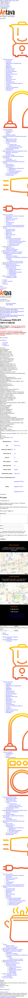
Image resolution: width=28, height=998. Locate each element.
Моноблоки (9, 232)
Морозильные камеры (11, 139)
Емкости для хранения (11, 249)
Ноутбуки (8, 236)
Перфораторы (12, 270)
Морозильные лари (11, 140)
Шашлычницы (9, 88)
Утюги (7, 133)
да (14, 457)
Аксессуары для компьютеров (13, 238)
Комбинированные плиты (15, 147)
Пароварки (9, 80)
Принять (14, 997)
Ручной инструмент (11, 266)
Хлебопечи (9, 86)
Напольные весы (10, 220)
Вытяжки (8, 153)
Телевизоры (9, 159)
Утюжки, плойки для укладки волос (15, 225)
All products (9, 638)
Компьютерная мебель (14, 240)
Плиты (7, 143)
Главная (2, 308)
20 (14, 465)
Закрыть (2, 981)
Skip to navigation (4, 0)
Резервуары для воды (11, 277)
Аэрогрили (9, 60)
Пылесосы (8, 132)
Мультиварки (9, 76)
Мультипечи (9, 72)
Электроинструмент (11, 268)
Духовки (8, 64)
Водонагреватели (10, 165)
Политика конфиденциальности (17, 614)
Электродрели (12, 274)
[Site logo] (7, 17)
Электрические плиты (14, 145)
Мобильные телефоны (11, 256)
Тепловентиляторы (14, 172)
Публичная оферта (17, 617)
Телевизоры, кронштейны (11, 308)
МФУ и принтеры (10, 234)
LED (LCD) (17, 445)
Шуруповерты (12, 273)
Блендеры (8, 62)
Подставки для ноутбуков (15, 242)
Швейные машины (11, 135)
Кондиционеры (10, 175)
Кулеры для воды (10, 68)
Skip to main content (14, 0)
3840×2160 (16, 473)
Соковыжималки (10, 82)
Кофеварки (9, 66)
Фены (7, 221)
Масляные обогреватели (15, 171)
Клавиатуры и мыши (14, 244)
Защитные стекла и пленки (16, 261)
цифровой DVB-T (18, 486)
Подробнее (5, 997)
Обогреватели (9, 167)
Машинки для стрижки (12, 218)
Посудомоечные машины (12, 148)
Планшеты (8, 237)
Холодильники (10, 149)
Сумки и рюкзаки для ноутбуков (17, 241)
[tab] (5, 342)
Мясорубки (9, 78)
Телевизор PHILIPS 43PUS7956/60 (9, 312)
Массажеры (9, 217)
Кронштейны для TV (11, 160)
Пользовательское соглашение (17, 616)
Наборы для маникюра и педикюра (15, 216)
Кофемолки (9, 67)
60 (14, 477)
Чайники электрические (12, 87)
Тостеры (8, 84)
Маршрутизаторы (10, 230)
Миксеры (8, 75)
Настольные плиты (11, 79)
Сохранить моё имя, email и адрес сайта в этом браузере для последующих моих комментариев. (13, 532)
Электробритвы (10, 222)
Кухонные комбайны (11, 71)
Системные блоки (10, 229)
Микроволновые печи (11, 74)
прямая (16, 469)
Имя (1, 525)
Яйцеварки (9, 90)
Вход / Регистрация (8, 977)
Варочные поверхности (12, 152)
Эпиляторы (9, 224)
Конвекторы (12, 169)
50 (14, 449)
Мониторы (8, 233)
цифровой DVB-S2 (19, 481)
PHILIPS (16, 441)
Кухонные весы (10, 70)
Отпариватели (9, 131)
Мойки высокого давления (13, 265)
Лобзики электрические (15, 269)
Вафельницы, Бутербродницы (13, 63)
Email (2, 528)
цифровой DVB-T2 (19, 491)
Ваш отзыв (3, 513)
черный (16, 461)
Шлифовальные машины (15, 272)
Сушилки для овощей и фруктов (14, 83)
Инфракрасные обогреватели (16, 168)
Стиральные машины (11, 141)
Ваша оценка (4, 510)
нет (15, 453)
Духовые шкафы (10, 155)
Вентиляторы (9, 164)
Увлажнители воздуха (11, 173)
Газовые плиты (13, 144)
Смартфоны (9, 254)
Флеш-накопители (13, 245)
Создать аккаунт (4, 992)
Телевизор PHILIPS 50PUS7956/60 (9, 316)
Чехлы (10, 260)
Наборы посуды (10, 248)
